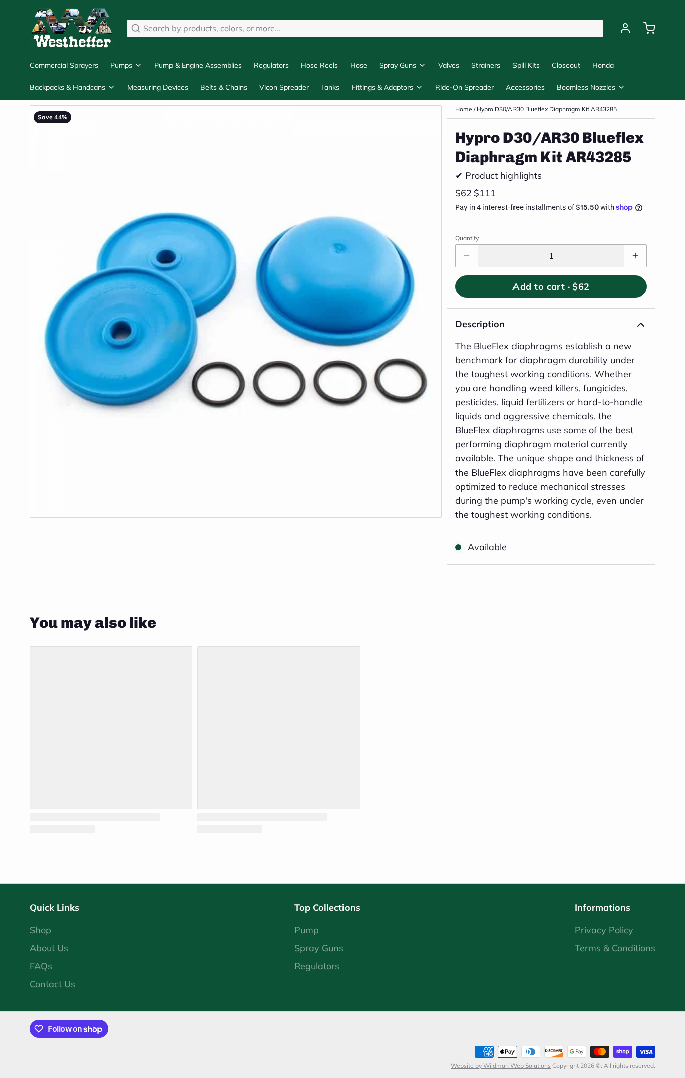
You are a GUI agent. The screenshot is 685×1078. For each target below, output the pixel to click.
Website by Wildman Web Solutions (501, 1065)
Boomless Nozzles (586, 87)
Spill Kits (526, 65)
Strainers (485, 65)
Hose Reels (319, 65)
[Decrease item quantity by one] (467, 256)
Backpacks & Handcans (67, 87)
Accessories (525, 87)
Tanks (330, 87)
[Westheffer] (72, 28)
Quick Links (54, 907)
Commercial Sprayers (64, 65)
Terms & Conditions (615, 948)
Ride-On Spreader (464, 87)
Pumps (121, 65)
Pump (306, 930)
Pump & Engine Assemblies (198, 65)
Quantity (467, 238)
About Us (49, 948)
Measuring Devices (157, 87)
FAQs (41, 966)
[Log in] (621, 28)
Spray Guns (397, 65)
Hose (358, 65)
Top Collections (327, 907)
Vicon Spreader (284, 87)
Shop (40, 930)
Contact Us (52, 984)
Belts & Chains (223, 87)
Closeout (566, 65)
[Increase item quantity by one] (635, 256)
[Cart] (645, 28)
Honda (603, 65)
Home (463, 109)
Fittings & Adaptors (382, 87)
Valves (448, 65)
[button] (551, 286)
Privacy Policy (604, 930)
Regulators (271, 65)
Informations (602, 907)
